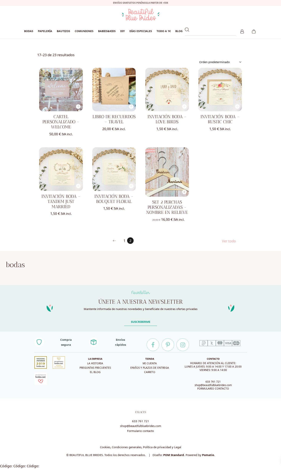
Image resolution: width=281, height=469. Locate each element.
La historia (95, 363)
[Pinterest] (168, 344)
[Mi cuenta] (242, 31)
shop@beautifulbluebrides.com (213, 385)
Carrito (149, 372)
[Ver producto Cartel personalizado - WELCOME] (61, 89)
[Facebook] (153, 344)
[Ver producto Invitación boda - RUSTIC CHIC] (220, 89)
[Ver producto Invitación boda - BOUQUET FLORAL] (114, 169)
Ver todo (229, 241)
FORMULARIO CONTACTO (213, 388)
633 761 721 (213, 381)
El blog (95, 372)
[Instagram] (182, 344)
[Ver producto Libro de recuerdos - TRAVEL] (114, 89)
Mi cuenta (150, 363)
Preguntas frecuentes (95, 367)
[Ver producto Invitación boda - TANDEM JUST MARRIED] (61, 169)
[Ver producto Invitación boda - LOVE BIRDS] (167, 89)
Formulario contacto (140, 431)
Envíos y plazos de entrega (149, 367)
